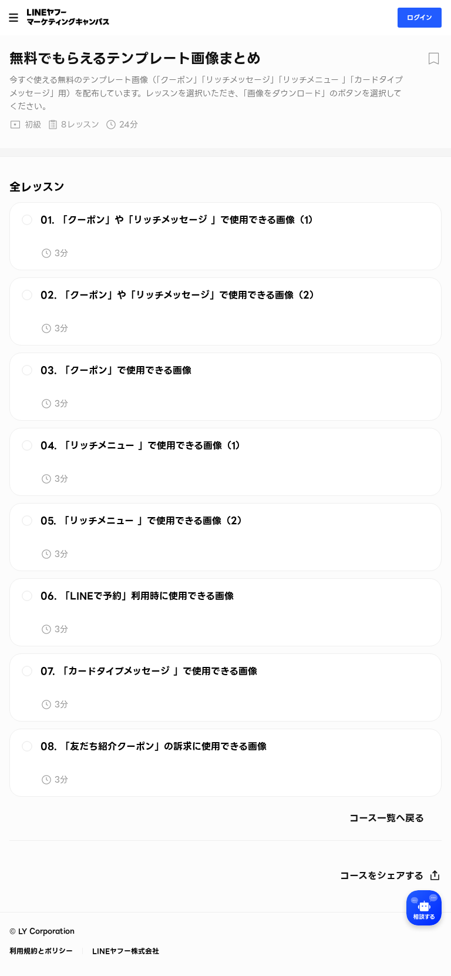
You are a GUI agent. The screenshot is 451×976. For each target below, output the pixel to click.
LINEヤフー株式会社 (124, 951)
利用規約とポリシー (42, 951)
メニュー (13, 17)
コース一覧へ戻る (386, 819)
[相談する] (424, 907)
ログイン (419, 17)
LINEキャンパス (68, 17)
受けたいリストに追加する (433, 59)
